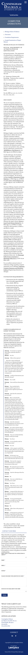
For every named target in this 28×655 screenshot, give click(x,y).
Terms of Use (8, 651)
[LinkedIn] (12, 635)
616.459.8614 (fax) (5, 626)
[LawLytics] (14, 647)
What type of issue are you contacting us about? (13, 554)
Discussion (8, 34)
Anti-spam (21, 651)
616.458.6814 (4, 624)
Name (3, 560)
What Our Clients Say (11, 604)
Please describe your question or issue (12, 576)
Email (3, 565)
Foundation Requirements (12, 37)
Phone (3, 570)
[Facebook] (15, 635)
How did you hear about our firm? (10, 588)
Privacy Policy (14, 651)
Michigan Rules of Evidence (12, 31)
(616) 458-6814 (14, 15)
